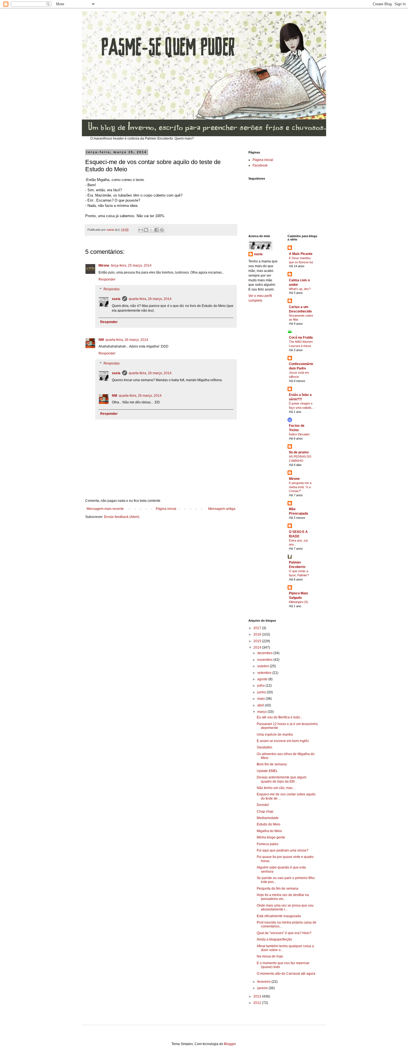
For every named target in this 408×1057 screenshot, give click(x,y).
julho (261, 686)
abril (261, 705)
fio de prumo (299, 452)
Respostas (112, 289)
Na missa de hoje (270, 956)
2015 (257, 641)
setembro (264, 673)
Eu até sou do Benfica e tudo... (280, 717)
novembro (265, 660)
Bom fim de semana (272, 764)
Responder (107, 279)
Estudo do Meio (268, 824)
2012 (257, 1003)
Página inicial (166, 509)
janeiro (263, 988)
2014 (257, 647)
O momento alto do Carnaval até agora (286, 974)
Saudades (264, 747)
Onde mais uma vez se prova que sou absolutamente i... (285, 907)
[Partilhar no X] (151, 230)
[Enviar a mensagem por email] (140, 230)
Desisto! (263, 805)
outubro (263, 666)
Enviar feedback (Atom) (121, 517)
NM (101, 340)
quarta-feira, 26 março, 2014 (150, 299)
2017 (257, 628)
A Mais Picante (301, 254)
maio (261, 699)
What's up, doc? (300, 289)
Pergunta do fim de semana (277, 888)
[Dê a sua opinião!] (146, 230)
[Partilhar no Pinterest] (162, 230)
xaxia (116, 299)
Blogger (230, 1044)
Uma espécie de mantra (275, 734)
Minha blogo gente (271, 837)
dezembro (265, 653)
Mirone (104, 265)
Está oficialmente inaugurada (279, 916)
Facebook (260, 165)
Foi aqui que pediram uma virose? (282, 850)
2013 (257, 996)
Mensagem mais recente (105, 509)
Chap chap (265, 811)
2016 (257, 634)
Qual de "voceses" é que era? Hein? (284, 933)
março (262, 712)
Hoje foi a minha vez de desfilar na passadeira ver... (283, 897)
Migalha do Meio (269, 831)
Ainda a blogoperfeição (274, 939)
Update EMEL (267, 771)
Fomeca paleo (267, 844)
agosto (262, 679)
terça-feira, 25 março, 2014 (131, 265)
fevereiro (264, 982)
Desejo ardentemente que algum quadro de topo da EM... (281, 779)
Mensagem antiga (221, 509)
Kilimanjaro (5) (298, 602)
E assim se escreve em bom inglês (283, 741)
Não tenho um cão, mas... (276, 788)
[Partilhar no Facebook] (156, 230)
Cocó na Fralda (301, 337)
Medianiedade (268, 818)
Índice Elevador (299, 434)
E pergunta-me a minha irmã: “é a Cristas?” (300, 487)
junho (262, 692)
